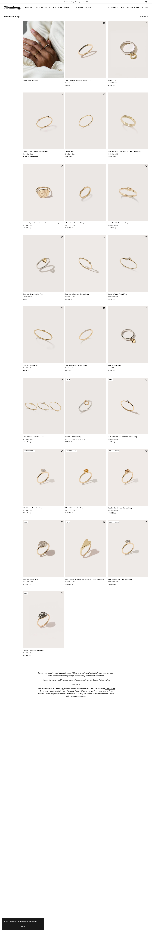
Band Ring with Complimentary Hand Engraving (124, 151)
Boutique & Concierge (130, 7)
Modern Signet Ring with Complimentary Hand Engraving (43, 223)
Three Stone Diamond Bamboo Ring (35, 151)
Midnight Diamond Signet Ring (33, 650)
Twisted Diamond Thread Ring (76, 365)
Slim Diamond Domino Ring (32, 508)
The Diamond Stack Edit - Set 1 (34, 437)
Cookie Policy (32, 921)
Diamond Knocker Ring (73, 437)
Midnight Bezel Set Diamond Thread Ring (122, 437)
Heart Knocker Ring (114, 365)
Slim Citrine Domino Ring (74, 508)
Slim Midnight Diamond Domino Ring (120, 579)
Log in (146, 2)
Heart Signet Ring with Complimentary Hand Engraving (84, 579)
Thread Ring (69, 151)
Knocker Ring (112, 80)
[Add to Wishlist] (104, 23)
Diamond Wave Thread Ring (117, 294)
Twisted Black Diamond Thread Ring (78, 80)
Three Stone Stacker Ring (74, 223)
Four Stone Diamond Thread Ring (77, 294)
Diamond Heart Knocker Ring (33, 294)
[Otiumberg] (12, 8)
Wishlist (115, 7)
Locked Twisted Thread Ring (118, 223)
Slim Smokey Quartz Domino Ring (120, 508)
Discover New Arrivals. (76, 2)
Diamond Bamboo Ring (31, 365)
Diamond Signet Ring (30, 579)
